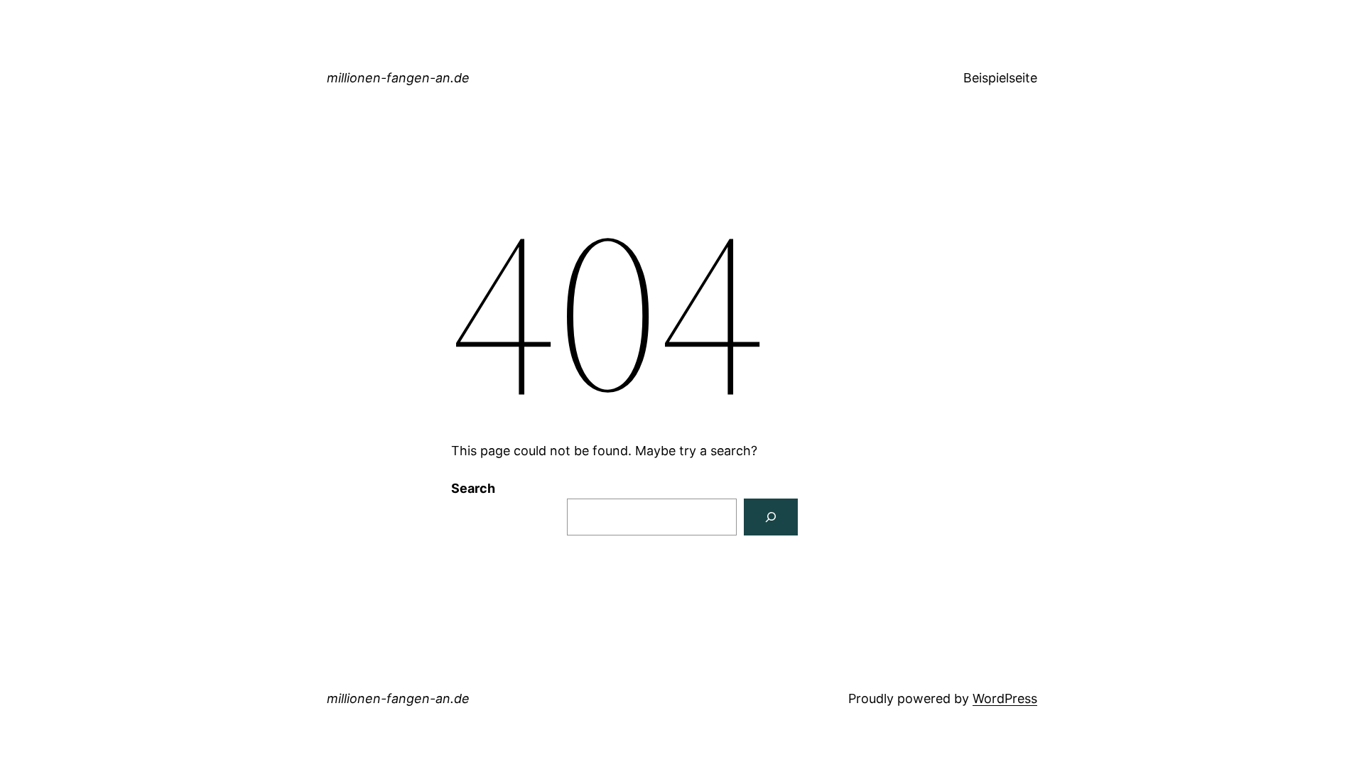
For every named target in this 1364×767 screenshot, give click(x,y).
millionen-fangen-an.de (398, 77)
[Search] (771, 517)
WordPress (1005, 698)
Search (473, 488)
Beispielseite (1000, 77)
